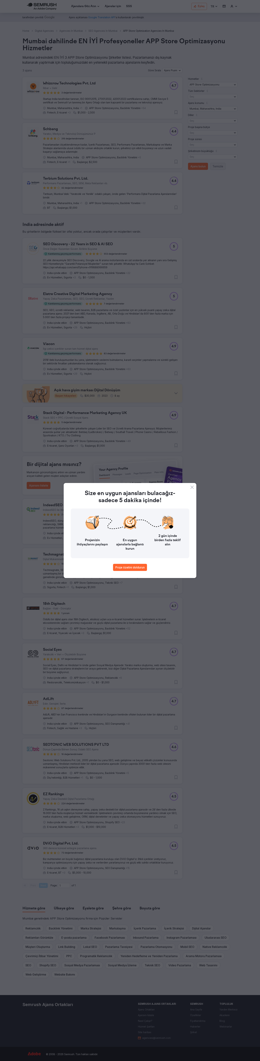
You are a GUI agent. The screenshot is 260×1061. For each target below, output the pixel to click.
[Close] (192, 487)
